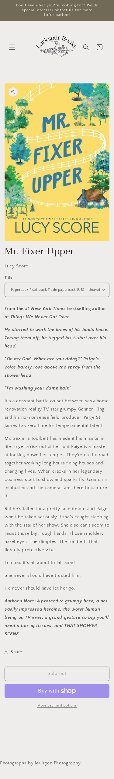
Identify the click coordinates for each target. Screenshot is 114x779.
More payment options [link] (57, 705)
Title (8, 277)
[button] (12, 47)
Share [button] (16, 652)
